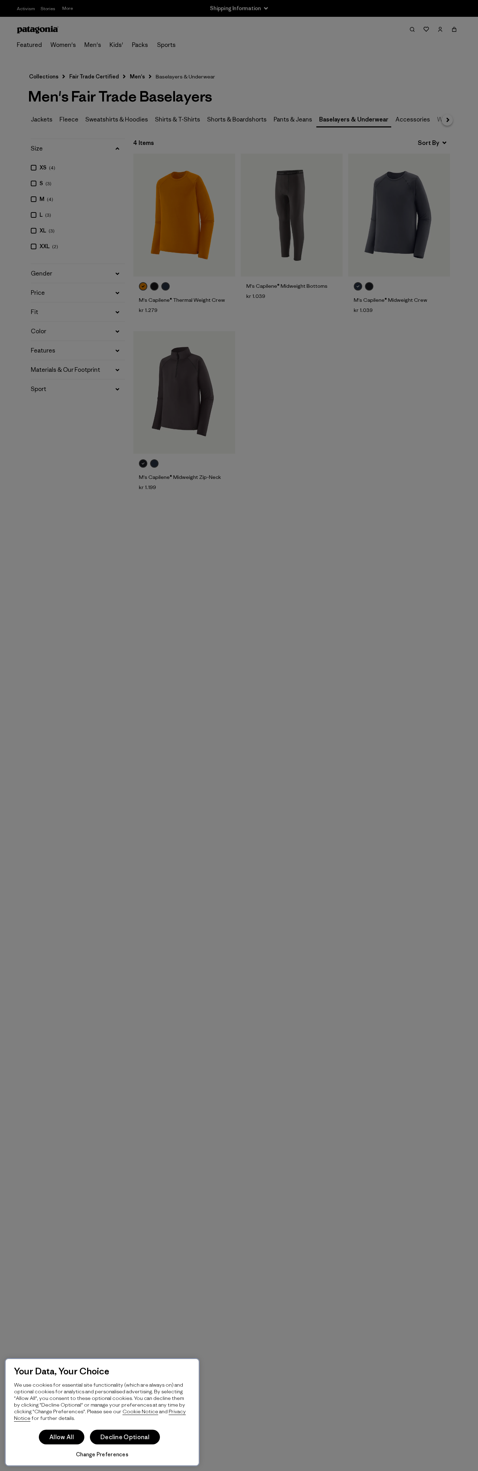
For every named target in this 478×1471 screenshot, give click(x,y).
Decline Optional (124, 1437)
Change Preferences (102, 1454)
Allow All (61, 1437)
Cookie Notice (140, 1411)
